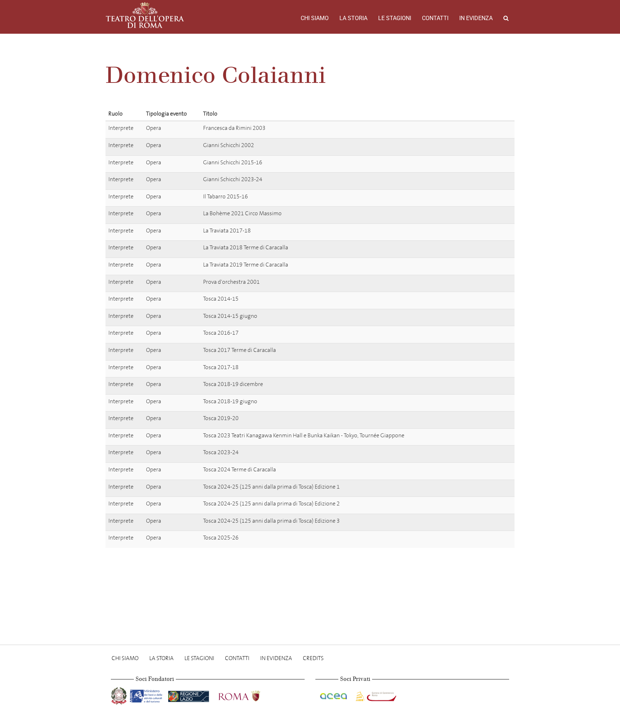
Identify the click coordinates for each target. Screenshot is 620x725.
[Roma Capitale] (249, 694)
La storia (353, 18)
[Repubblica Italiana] (119, 694)
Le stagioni (394, 18)
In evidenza (476, 18)
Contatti (435, 18)
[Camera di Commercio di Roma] (375, 694)
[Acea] (334, 694)
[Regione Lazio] (189, 694)
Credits (313, 658)
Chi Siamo (315, 18)
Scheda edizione (484, 129)
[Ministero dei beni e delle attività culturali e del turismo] (147, 694)
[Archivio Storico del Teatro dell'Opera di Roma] (145, 15)
